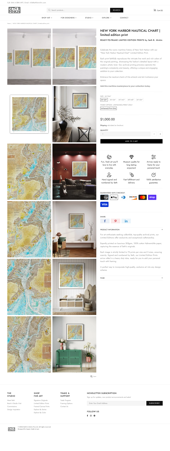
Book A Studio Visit (14, 403)
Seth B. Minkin (14, 10)
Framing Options (66, 403)
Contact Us (64, 406)
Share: (103, 217)
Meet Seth (11, 400)
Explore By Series (40, 409)
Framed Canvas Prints (41, 406)
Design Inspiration (13, 409)
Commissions (12, 406)
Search (116, 10)
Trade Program (65, 400)
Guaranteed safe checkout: (112, 193)
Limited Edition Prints (41, 403)
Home (9, 23)
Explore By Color (40, 412)
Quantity (104, 130)
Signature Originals (41, 400)
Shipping (103, 125)
